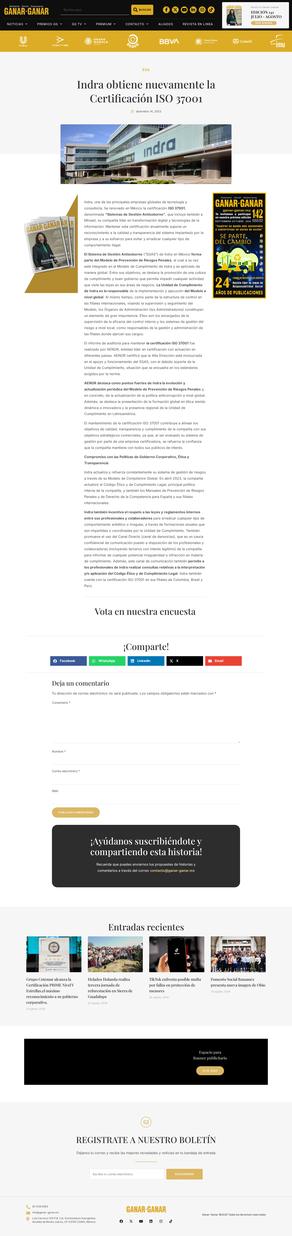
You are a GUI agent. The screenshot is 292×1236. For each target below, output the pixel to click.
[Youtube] (184, 9)
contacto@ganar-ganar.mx (172, 870)
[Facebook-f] (166, 9)
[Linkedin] (151, 1221)
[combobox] (94, 10)
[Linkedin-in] (193, 9)
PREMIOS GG (47, 24)
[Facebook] (121, 1221)
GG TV (77, 24)
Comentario (61, 702)
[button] (68, 661)
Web (55, 791)
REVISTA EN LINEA (198, 24)
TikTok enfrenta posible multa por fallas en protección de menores (175, 985)
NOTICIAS (15, 24)
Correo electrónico (66, 771)
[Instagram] (202, 9)
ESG (146, 70)
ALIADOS (165, 24)
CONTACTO (134, 24)
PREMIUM (104, 24)
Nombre (59, 751)
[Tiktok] (211, 9)
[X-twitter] (175, 9)
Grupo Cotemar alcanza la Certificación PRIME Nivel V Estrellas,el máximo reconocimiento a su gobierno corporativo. (52, 991)
